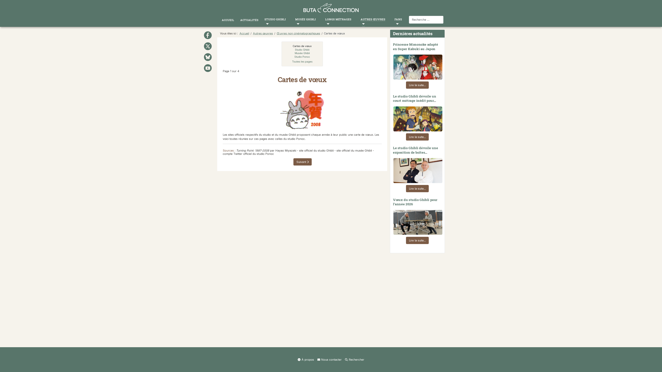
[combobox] (426, 20)
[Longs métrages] (327, 24)
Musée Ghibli (305, 19)
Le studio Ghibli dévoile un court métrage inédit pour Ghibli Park (414, 100)
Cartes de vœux (302, 46)
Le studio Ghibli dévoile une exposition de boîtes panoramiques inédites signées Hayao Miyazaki (415, 154)
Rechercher (356, 359)
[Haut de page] (656, 365)
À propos (308, 359)
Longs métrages (338, 19)
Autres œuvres (372, 19)
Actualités (249, 20)
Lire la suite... (417, 85)
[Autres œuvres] (362, 24)
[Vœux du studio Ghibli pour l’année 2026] (418, 221)
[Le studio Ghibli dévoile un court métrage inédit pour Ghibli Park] (418, 118)
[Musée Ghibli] (297, 24)
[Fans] (396, 24)
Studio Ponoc (302, 56)
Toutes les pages (302, 61)
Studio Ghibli (275, 19)
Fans (398, 19)
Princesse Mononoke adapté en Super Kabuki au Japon (415, 46)
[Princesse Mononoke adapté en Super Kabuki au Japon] (418, 66)
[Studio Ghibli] (266, 24)
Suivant (301, 162)
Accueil (228, 20)
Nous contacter (331, 359)
